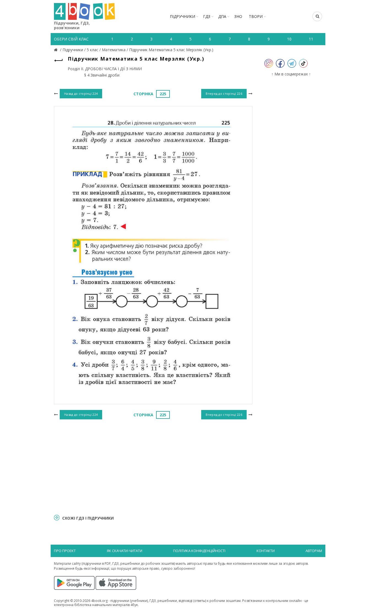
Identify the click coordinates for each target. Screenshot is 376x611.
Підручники (182, 16)
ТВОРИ (256, 16)
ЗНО (238, 16)
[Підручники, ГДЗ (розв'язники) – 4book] (56, 49)
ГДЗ (206, 16)
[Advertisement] (153, 466)
